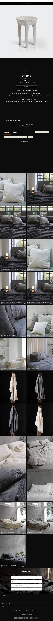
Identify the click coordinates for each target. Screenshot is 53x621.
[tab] (14, 133)
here (35, 99)
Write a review (46, 132)
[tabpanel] (26, 146)
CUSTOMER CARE (6, 603)
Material (23, 90)
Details (18, 90)
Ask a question (38, 132)
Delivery (35, 90)
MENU (3, 598)
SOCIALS (4, 595)
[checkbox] (30, 137)
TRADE (3, 606)
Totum (2, 270)
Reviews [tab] (7, 132)
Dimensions (29, 90)
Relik (26, 73)
